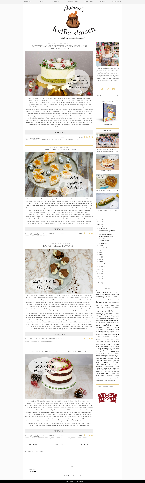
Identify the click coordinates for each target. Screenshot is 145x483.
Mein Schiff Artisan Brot (107, 190)
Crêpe (112, 305)
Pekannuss (103, 353)
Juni (100, 254)
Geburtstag (99, 316)
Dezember (102, 228)
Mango (98, 339)
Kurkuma (117, 332)
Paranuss (108, 351)
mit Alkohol (107, 344)
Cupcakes (99, 307)
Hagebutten (99, 320)
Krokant (117, 331)
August (101, 250)
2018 (98, 278)
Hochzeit (117, 322)
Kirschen (112, 329)
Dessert (103, 309)
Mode (113, 344)
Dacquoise (107, 307)
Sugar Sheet (116, 368)
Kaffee (34, 341)
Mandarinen (110, 338)
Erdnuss (106, 313)
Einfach (111, 311)
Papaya (102, 351)
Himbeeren (35, 139)
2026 (98, 219)
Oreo (108, 350)
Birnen (117, 294)
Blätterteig (108, 296)
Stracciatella (99, 368)
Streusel (110, 368)
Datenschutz (32, 471)
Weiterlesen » (59, 132)
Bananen (107, 294)
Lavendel (98, 334)
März (100, 261)
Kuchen (98, 333)
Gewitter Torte (108, 171)
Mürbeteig (116, 346)
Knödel (105, 331)
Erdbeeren (99, 313)
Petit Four (109, 353)
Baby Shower (116, 292)
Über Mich (42, 2)
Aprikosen (35, 236)
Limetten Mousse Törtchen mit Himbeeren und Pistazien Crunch (59, 47)
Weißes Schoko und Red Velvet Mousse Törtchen (59, 351)
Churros (117, 304)
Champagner (103, 304)
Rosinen (105, 360)
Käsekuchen (100, 329)
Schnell (116, 362)
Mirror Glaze (99, 344)
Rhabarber (116, 358)
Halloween (105, 320)
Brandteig (116, 298)
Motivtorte (99, 346)
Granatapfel (116, 316)
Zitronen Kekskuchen (107, 210)
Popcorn (98, 356)
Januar (101, 266)
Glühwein (109, 316)
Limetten (44, 139)
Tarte (97, 370)
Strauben (105, 368)
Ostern (113, 350)
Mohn (117, 344)
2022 (98, 269)
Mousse (51, 139)
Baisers (102, 294)
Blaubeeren (115, 296)
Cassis (97, 304)
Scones (111, 364)
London (98, 336)
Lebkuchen (104, 334)
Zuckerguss (106, 380)
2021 (98, 271)
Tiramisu (107, 369)
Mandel (117, 338)
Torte (65, 139)
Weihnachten (73, 139)
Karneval (108, 327)
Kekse (42, 236)
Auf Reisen (105, 292)
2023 (98, 226)
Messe (102, 343)
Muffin (110, 346)
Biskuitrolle (102, 296)
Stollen (117, 366)
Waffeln (103, 375)
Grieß (97, 318)
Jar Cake (117, 324)
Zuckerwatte (112, 380)
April (100, 259)
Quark (117, 357)
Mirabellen (116, 343)
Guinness (117, 318)
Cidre (97, 305)
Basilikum (113, 294)
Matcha (98, 343)
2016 (98, 283)
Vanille (107, 373)
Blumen (105, 298)
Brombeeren (100, 300)
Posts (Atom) (38, 451)
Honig (105, 324)
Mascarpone (115, 341)
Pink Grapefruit (110, 355)
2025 (98, 222)
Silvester (117, 364)
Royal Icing (116, 360)
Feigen (97, 315)
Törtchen (116, 370)
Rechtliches (117, 2)
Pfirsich (98, 355)
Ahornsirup (106, 291)
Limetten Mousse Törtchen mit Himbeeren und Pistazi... (107, 231)
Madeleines (99, 338)
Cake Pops (111, 302)
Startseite (27, 2)
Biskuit (97, 296)
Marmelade (109, 339)
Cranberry (106, 305)
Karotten (117, 327)
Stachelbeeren (109, 366)
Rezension (110, 358)
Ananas (112, 291)
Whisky (111, 377)
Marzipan (107, 341)
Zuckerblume (99, 380)
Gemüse (105, 316)
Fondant (104, 315)
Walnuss (117, 375)
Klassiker (100, 331)
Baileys (97, 294)
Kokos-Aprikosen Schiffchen (59, 149)
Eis (118, 311)
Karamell (99, 327)
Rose (101, 360)
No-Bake (112, 348)
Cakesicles (116, 302)
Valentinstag (100, 373)
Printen (102, 356)
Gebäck (117, 315)
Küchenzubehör (105, 332)
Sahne (106, 362)
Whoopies (116, 377)
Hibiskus (103, 322)
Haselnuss (112, 320)
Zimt (111, 379)
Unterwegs (88, 2)
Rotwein (110, 360)
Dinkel (107, 309)
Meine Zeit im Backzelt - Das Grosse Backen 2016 (107, 150)
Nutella (97, 350)
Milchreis (111, 343)
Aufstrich (110, 292)
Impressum (32, 469)
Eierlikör (104, 311)
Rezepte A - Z (56, 2)
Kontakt (102, 2)
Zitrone (117, 379)
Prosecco (107, 356)
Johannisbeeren (37, 437)
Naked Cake (105, 348)
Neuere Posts (33, 444)
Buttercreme (101, 302)
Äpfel (117, 291)
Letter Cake (111, 334)
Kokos (48, 236)
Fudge (111, 315)
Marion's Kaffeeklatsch (74, 475)
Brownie (117, 300)
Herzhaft (98, 322)
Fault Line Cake (114, 313)
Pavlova (98, 353)
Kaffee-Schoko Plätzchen (59, 246)
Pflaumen (103, 355)
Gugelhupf (110, 318)
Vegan (113, 373)
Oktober (101, 245)
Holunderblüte (99, 324)
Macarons (116, 336)
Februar (101, 264)
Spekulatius (99, 366)
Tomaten (111, 369)
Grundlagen (73, 2)
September (102, 247)
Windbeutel (99, 378)
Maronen (117, 339)
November (102, 243)
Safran (97, 362)
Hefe (118, 320)
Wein (107, 377)
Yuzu (106, 378)
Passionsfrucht (115, 351)
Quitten (97, 358)
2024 (98, 224)
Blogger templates (69, 481)
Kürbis (112, 333)
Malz (104, 338)
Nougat (117, 348)
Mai (100, 257)
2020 (98, 273)
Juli (100, 252)
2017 (98, 280)
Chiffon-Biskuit (111, 304)
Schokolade (48, 341)
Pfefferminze (116, 353)
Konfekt (113, 331)
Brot (109, 300)
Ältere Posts (86, 444)
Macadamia (106, 336)
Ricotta (97, 360)
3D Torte (99, 291)
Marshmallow (99, 341)
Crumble (117, 305)
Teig (103, 369)
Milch (106, 343)
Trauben (101, 371)
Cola (101, 305)
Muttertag (98, 348)
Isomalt (112, 324)
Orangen (103, 350)
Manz (103, 339)
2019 (98, 276)
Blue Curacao (99, 298)
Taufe (100, 369)
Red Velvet (55, 437)
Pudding (113, 356)
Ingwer (108, 324)
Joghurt (98, 325)
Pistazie (58, 139)
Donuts (112, 309)
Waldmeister (110, 375)
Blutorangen (111, 298)
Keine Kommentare (32, 138)
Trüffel (105, 371)
